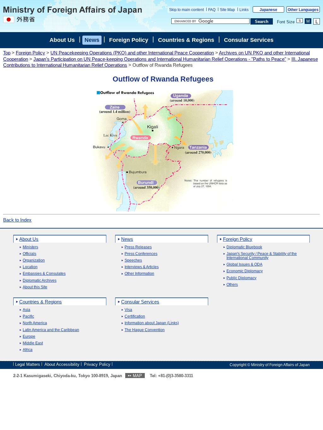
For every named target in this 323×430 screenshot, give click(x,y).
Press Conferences (141, 254)
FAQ (211, 10)
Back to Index (17, 220)
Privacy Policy (97, 364)
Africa (27, 350)
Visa (128, 310)
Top (6, 52)
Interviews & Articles (142, 267)
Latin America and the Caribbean (51, 330)
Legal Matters (27, 364)
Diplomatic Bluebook (244, 247)
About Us (62, 40)
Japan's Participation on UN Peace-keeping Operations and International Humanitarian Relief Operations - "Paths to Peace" (159, 59)
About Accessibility (61, 364)
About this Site (35, 287)
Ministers (30, 247)
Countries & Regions (186, 40)
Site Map (227, 10)
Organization (34, 260)
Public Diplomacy (241, 278)
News (92, 40)
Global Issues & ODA (244, 265)
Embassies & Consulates (44, 274)
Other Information (139, 274)
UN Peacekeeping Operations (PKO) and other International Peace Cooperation (132, 52)
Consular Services (248, 40)
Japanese (268, 10)
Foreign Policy (128, 40)
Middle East (33, 343)
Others (232, 285)
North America (35, 323)
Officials (29, 254)
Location (30, 267)
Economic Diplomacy (244, 271)
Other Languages (303, 10)
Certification (135, 316)
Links (244, 10)
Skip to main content (186, 10)
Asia (26, 310)
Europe (29, 337)
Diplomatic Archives (39, 281)
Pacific (28, 316)
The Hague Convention (145, 330)
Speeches (133, 260)
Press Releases (138, 247)
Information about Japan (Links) (152, 323)
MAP (137, 375)
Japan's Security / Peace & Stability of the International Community (261, 256)
